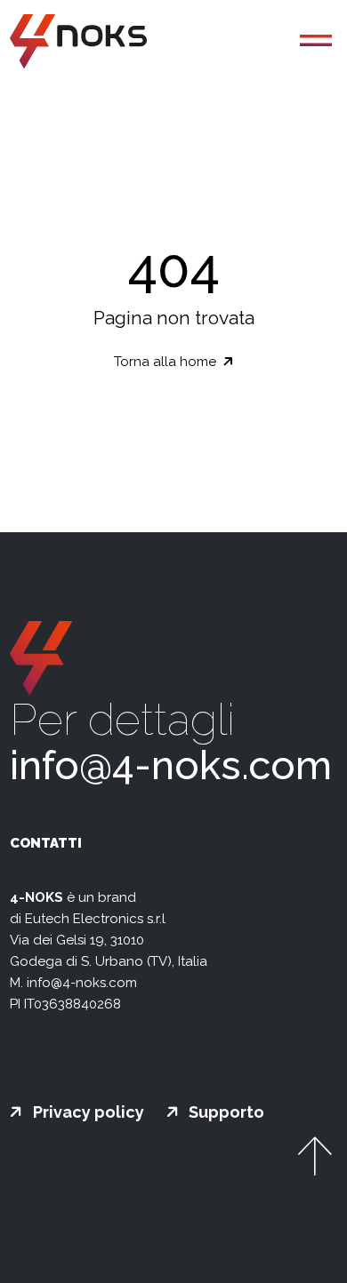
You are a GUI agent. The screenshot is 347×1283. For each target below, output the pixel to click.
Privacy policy (86, 1112)
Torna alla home (167, 362)
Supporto (224, 1112)
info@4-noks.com (171, 765)
